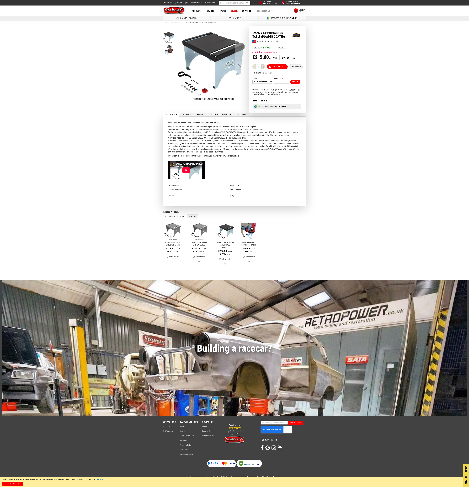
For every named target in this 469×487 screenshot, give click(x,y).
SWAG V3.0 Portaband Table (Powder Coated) (225, 244)
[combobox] (234, 3)
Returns (182, 431)
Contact (205, 426)
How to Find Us (208, 436)
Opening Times (207, 431)
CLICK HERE (294, 18)
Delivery (242, 115)
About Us (166, 426)
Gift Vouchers (168, 431)
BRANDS (210, 11)
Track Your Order (209, 3)
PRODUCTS (197, 11)
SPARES (222, 11)
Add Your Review (275, 52)
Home (167, 23)
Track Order (184, 450)
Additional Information (221, 115)
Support (246, 11)
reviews (201, 115)
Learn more (99, 479)
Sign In (186, 3)
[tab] (171, 115)
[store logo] (174, 11)
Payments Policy (186, 445)
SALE (234, 11)
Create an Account (196, 3)
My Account (167, 3)
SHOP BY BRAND (177, 23)
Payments (187, 115)
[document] (234, 482)
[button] (240, 67)
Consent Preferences (187, 454)
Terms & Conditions (187, 436)
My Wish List (178, 3)
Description (171, 115)
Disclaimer (183, 440)
